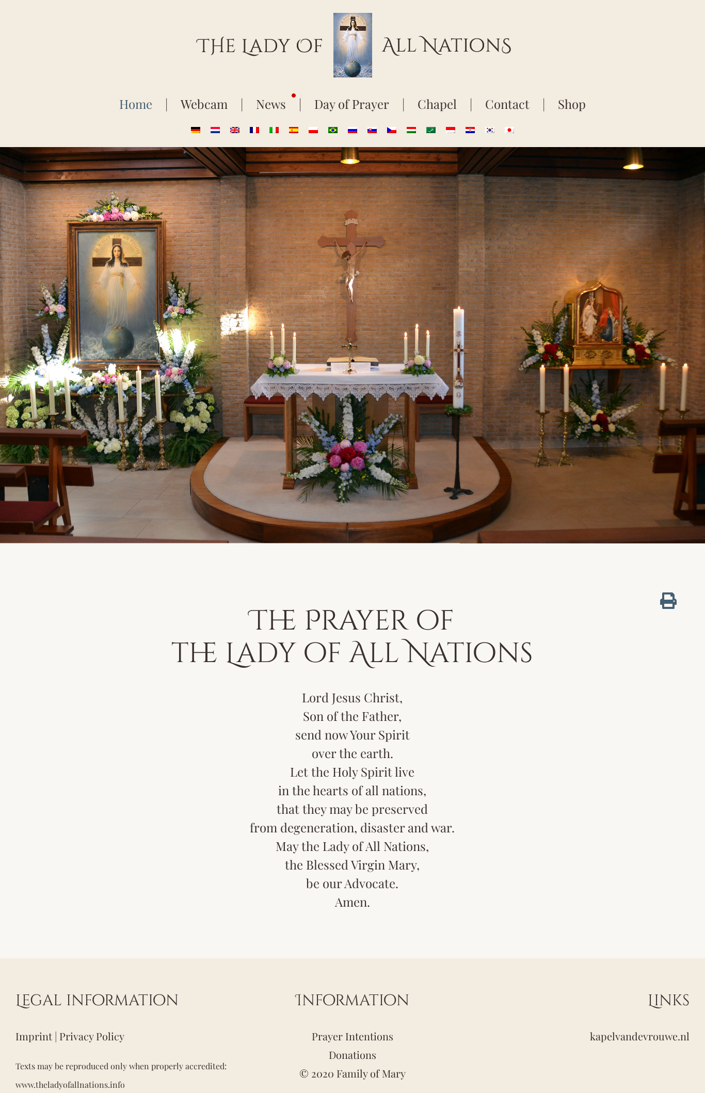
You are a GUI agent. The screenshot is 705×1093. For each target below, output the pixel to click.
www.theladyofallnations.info (70, 1084)
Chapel (437, 103)
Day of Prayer (351, 103)
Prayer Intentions (352, 1036)
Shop (572, 103)
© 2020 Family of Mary (352, 1073)
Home (135, 103)
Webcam (204, 103)
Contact (507, 103)
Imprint (33, 1036)
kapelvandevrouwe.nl (640, 1036)
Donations (352, 1055)
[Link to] (668, 600)
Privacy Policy (91, 1036)
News (271, 103)
